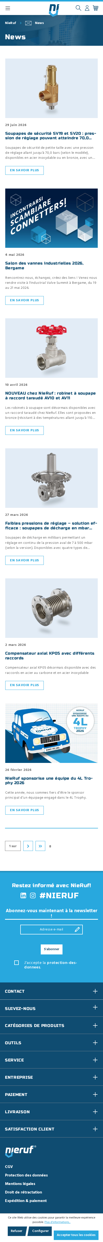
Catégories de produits (34, 1025)
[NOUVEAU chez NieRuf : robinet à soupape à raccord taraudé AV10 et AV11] (51, 348)
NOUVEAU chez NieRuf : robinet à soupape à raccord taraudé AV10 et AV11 (50, 396)
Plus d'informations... (57, 1222)
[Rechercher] (78, 8)
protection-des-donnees (50, 965)
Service (14, 1060)
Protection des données (26, 1175)
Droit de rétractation (23, 1192)
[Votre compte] (87, 8)
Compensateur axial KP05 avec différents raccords (49, 656)
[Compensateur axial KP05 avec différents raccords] (51, 608)
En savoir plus (24, 170)
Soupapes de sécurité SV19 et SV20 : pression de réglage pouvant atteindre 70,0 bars (50, 138)
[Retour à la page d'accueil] (54, 10)
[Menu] (7, 8)
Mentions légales (20, 1184)
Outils (13, 1042)
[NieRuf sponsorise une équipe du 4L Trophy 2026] (51, 733)
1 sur (12, 846)
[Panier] (95, 8)
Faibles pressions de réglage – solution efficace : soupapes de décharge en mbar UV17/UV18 (51, 528)
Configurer (40, 1231)
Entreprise (19, 1077)
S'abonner (51, 949)
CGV (9, 1167)
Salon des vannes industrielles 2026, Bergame (44, 266)
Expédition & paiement (26, 1201)
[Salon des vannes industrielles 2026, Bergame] (51, 218)
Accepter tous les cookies (76, 1235)
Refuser (16, 1231)
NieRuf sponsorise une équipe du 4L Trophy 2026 (49, 781)
